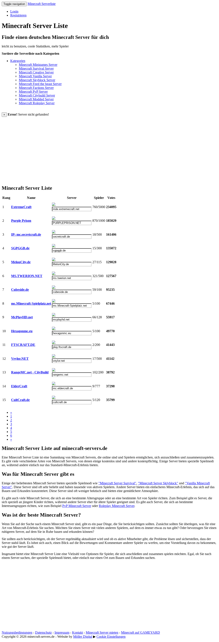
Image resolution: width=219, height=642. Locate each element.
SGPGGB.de (20, 248)
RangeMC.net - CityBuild (30, 372)
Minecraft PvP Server (33, 91)
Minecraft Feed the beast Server (40, 84)
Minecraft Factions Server (36, 88)
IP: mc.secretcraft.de (26, 234)
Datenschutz (43, 632)
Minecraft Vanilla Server (35, 76)
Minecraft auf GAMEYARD (140, 632)
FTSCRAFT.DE (23, 345)
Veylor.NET (20, 358)
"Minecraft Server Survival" (117, 483)
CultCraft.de (20, 400)
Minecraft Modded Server (36, 99)
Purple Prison (21, 220)
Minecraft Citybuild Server (37, 95)
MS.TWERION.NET (26, 276)
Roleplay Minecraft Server (116, 506)
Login (14, 11)
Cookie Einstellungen (111, 636)
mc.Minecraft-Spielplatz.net (31, 303)
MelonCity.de (21, 262)
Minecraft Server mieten (102, 632)
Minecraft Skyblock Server (37, 80)
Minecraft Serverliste (42, 4)
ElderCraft (19, 386)
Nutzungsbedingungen (17, 632)
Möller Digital (82, 636)
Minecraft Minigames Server (38, 64)
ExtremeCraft (21, 207)
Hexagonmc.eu (22, 331)
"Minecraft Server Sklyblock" (158, 483)
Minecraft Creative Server (36, 72)
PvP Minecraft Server (76, 506)
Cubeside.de (20, 289)
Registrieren (18, 15)
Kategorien (17, 61)
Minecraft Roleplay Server (37, 103)
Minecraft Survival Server (36, 68)
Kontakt (77, 632)
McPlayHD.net (22, 317)
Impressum (62, 632)
